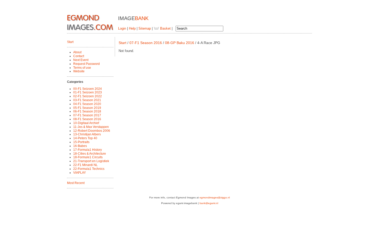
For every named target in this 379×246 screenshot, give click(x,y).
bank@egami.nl (209, 203)
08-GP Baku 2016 (179, 43)
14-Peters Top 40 (85, 138)
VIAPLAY (79, 172)
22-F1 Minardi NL (85, 165)
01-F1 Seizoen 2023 (87, 92)
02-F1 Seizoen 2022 (87, 96)
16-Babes (80, 146)
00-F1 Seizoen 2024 (87, 89)
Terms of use (82, 67)
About (77, 52)
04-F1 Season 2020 (87, 104)
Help (132, 28)
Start (70, 42)
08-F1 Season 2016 (87, 119)
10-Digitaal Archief (86, 123)
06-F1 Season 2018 (87, 111)
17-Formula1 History (87, 150)
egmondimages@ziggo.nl (215, 197)
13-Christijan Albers (87, 134)
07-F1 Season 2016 (145, 43)
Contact (78, 56)
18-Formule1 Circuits (88, 157)
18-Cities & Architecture (89, 153)
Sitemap (144, 28)
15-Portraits (81, 142)
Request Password (86, 64)
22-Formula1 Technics (88, 169)
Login (122, 28)
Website (79, 71)
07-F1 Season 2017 (87, 115)
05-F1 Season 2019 (87, 108)
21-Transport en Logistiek (91, 161)
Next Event (80, 60)
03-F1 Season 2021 (87, 100)
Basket (165, 28)
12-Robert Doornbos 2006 (91, 131)
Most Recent (76, 183)
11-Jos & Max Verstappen (91, 127)
